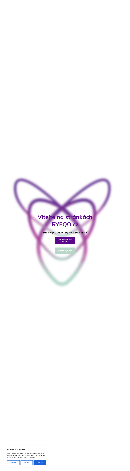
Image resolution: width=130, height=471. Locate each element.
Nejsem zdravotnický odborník (65, 251)
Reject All (26, 462)
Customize (13, 462)
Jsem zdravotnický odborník (65, 241)
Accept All (40, 462)
